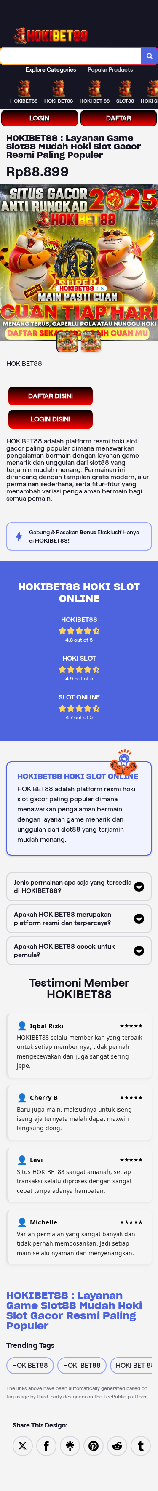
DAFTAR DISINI (50, 396)
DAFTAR (118, 118)
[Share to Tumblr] (141, 1445)
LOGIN (39, 118)
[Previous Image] (6, 264)
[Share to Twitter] (23, 1445)
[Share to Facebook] (46, 1445)
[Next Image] (151, 264)
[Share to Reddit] (117, 1445)
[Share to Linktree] (70, 1445)
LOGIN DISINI (50, 419)
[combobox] (71, 56)
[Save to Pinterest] (93, 1445)
